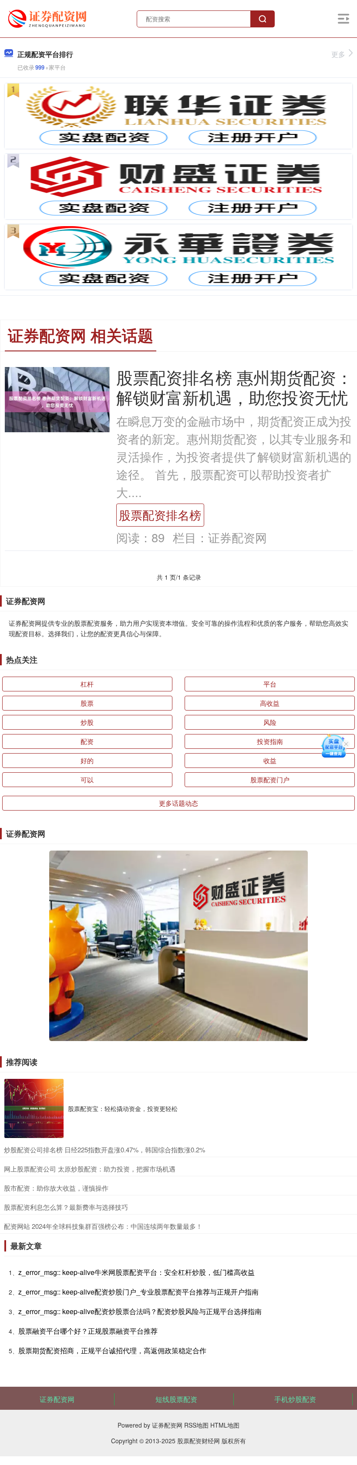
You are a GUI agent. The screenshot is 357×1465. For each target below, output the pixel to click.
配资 (87, 741)
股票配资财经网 (198, 1440)
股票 (87, 702)
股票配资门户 (270, 779)
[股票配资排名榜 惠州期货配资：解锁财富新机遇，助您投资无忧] (57, 401)
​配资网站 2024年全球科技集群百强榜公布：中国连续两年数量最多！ (103, 1226)
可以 (87, 779)
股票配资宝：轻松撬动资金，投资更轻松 (123, 1108)
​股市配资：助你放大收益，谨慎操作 (56, 1187)
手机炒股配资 (295, 1399)
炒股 (87, 722)
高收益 (270, 702)
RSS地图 (196, 1425)
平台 (269, 683)
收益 (269, 760)
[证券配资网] (48, 17)
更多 (338, 54)
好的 (87, 760)
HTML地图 (224, 1425)
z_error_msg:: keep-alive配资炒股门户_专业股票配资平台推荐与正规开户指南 (138, 1292)
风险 (269, 722)
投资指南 (270, 741)
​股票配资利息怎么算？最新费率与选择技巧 (66, 1206)
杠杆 (87, 683)
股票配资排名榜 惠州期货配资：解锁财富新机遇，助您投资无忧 (234, 387)
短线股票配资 (176, 1399)
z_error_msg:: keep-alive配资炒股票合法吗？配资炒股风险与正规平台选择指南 (140, 1311)
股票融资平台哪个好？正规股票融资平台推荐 (88, 1331)
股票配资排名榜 (160, 514)
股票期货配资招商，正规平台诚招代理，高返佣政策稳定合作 (112, 1350)
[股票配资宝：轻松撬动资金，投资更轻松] (34, 1108)
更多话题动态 (178, 803)
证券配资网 (57, 1399)
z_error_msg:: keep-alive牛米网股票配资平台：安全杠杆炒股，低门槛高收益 (136, 1272)
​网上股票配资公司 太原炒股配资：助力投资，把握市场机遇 (89, 1168)
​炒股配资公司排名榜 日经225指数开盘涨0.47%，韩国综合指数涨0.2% (104, 1149)
